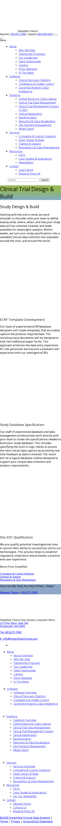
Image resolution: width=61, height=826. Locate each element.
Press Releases (28, 69)
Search (3, 179)
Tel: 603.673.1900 (11, 632)
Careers (23, 65)
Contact (14, 166)
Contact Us (19, 807)
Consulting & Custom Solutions (37, 136)
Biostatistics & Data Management (39, 147)
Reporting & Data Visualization (37, 121)
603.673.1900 (29, 592)
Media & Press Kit (29, 174)
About (13, 46)
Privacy (15, 821)
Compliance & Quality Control (36, 84)
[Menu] (1, 38)
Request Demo (9, 592)
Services (14, 132)
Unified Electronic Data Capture (38, 99)
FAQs (22, 155)
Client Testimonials (30, 61)
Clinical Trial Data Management (37, 102)
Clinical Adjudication (30, 114)
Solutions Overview (24, 720)
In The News (26, 72)
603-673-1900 (18, 34)
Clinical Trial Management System (33, 731)
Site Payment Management (35, 125)
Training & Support (30, 144)
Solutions (15, 95)
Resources (15, 151)
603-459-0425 (45, 34)
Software (14, 76)
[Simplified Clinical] (8, 31)
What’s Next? (26, 129)
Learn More (26, 170)
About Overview (23, 655)
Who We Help (27, 50)
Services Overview (24, 766)
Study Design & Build (31, 140)
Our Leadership (28, 58)
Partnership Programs (32, 54)
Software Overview (25, 692)
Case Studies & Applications (35, 159)
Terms (4, 821)
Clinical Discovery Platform (35, 80)
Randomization (28, 117)
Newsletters (26, 162)
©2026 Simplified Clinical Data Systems (25, 818)
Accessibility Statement (38, 821)
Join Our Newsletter (25, 796)
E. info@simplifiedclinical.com (18, 639)
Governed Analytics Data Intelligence (36, 704)
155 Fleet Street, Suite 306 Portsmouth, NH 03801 (14, 625)
